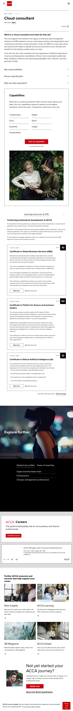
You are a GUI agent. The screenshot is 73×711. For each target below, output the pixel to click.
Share (63, 26)
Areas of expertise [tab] (45, 465)
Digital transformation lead (29, 471)
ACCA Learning (61, 394)
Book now (16, 291)
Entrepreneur (23, 475)
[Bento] (4, 3)
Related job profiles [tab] (26, 465)
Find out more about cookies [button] (31, 706)
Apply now (35, 686)
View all (66, 559)
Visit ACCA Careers (13, 536)
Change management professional (33, 479)
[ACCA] (9, 3)
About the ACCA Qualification (39, 692)
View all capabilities (36, 142)
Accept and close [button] (66, 706)
